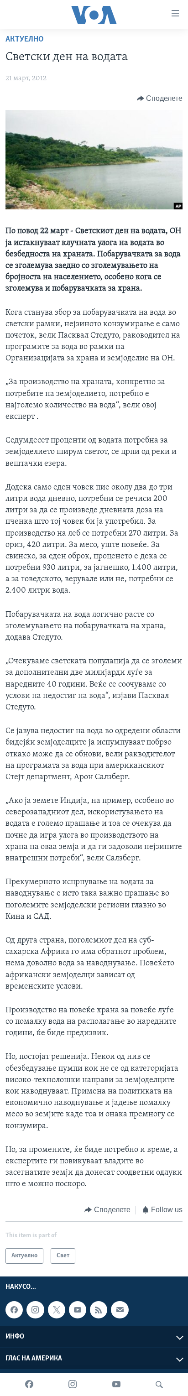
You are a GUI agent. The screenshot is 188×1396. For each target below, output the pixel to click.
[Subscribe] (119, 1309)
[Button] (160, 98)
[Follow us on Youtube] (77, 1309)
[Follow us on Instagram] (35, 1309)
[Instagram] (72, 1384)
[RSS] (98, 1309)
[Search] (159, 1384)
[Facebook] (29, 1384)
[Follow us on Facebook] (14, 1309)
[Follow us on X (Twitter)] (56, 1309)
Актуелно (24, 40)
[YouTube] (116, 1384)
